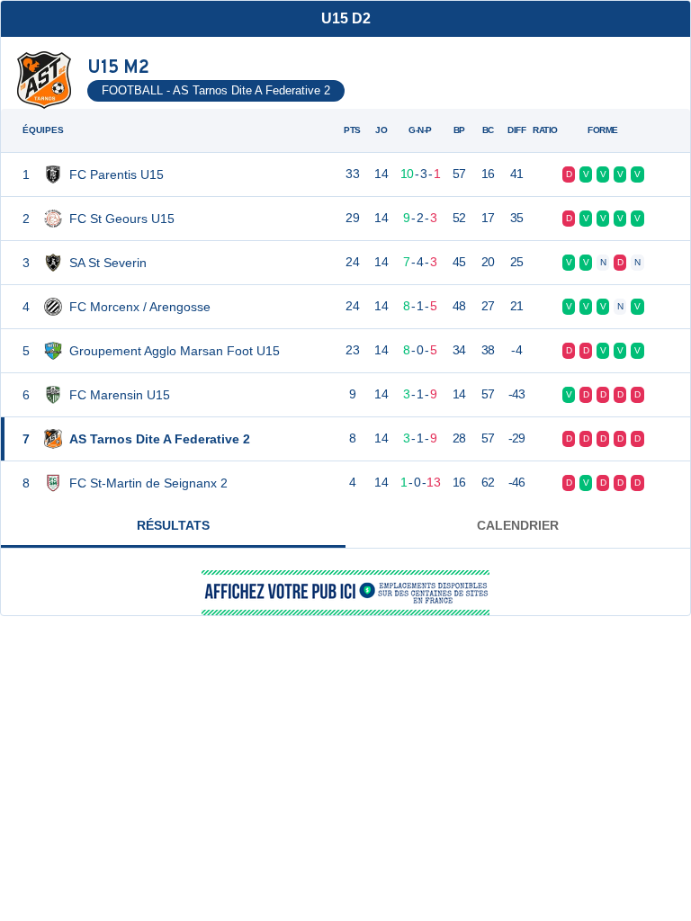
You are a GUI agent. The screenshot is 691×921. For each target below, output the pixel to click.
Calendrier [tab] (518, 525)
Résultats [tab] (173, 525)
